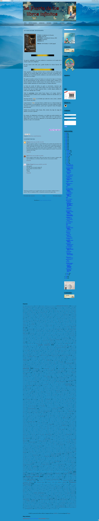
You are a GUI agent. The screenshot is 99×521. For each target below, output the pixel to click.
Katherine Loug (29, 411)
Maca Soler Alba (26, 426)
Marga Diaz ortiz (43, 430)
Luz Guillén (61, 424)
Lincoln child (73, 417)
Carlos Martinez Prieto (40, 334)
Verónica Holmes (30, 506)
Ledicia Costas (73, 415)
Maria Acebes (72, 430)
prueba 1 (63, 465)
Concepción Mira (44, 346)
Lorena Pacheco (60, 420)
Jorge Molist (51, 402)
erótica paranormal (71, 371)
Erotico (59, 372)
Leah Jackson (57, 415)
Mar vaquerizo (62, 429)
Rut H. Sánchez (55, 485)
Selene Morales (43, 489)
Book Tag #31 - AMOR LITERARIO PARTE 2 (69, 249)
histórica (63, 388)
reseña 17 (25, 473)
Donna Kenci (58, 359)
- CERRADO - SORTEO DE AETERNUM (68, 266)
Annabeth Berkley (52, 322)
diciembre (68, 150)
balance (66, 329)
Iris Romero (41, 394)
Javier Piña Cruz (72, 398)
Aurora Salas (56, 326)
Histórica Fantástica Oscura (38, 389)
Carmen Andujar (72, 334)
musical (67, 447)
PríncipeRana (28, 465)
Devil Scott (50, 356)
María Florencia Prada (43, 433)
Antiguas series (26, 324)
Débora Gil (26, 356)
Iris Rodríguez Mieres (34, 394)
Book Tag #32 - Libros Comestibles (68, 235)
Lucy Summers (33, 424)
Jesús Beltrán (55, 399)
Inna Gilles (30, 393)
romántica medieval (61, 482)
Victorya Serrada (49, 507)
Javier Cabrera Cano (36, 398)
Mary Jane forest (53, 438)
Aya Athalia (52, 329)
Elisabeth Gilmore (50, 364)
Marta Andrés (72, 435)
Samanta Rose (44, 486)
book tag (25, 333)
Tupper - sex (47, 502)
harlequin (28, 388)
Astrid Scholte (50, 326)
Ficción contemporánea (69, 380)
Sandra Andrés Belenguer (67, 486)
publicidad (34, 466)
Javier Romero (28, 399)
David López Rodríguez (28, 355)
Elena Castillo (37, 363)
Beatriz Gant (61, 330)
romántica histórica (28, 482)
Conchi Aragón (66, 346)
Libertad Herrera (32, 417)
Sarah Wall (59, 488)
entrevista (26, 368)
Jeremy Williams (41, 399)
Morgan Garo (50, 447)
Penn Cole (42, 460)
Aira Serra (51, 312)
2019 (66, 143)
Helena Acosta (40, 388)
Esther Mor (29, 375)
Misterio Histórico (55, 446)
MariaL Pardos (56, 434)
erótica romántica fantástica (38, 372)
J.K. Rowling (40, 397)
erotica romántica (26, 372)
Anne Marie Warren (66, 322)
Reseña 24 (29, 475)
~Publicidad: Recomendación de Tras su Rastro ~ (69, 254)
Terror (74, 497)
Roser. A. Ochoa (27, 485)
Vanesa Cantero (54, 503)
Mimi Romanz (43, 443)
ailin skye (34, 312)
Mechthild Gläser (63, 439)
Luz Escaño (56, 424)
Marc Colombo (35, 430)
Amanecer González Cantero (67, 316)
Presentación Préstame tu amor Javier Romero (69, 244)
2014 (66, 276)
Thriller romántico (30, 501)
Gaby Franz (61, 384)
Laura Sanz (43, 415)
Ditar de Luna (34, 359)
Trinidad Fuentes (40, 502)
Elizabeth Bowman (72, 364)
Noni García (69, 452)
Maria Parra (33, 434)
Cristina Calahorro (27, 350)
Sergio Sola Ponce (59, 489)
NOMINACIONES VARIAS (69, 179)
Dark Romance (66, 354)
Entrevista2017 (26, 370)
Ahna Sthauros (57, 311)
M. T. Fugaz (39, 425)
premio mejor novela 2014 (64, 462)
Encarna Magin (52, 367)
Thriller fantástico (65, 498)
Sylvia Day (60, 495)
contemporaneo (72, 347)
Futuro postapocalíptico (45, 384)
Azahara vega (59, 329)
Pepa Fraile (48, 460)
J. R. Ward (30, 397)
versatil (67, 506)
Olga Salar (47, 456)
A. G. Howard (66, 307)
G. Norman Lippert (54, 384)
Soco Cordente (66, 490)
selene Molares (36, 489)
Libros (42, 417)
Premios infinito (45, 464)
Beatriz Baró (55, 330)
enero (67, 274)
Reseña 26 (47, 475)
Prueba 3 (73, 465)
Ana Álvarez (50, 317)
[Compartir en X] (27, 134)
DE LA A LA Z (36, 355)
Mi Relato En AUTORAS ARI (69, 218)
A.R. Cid (44, 308)
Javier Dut (43, 398)
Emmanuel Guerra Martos (36, 367)
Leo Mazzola (67, 416)
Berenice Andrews (33, 331)
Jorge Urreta (56, 402)
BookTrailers (32, 333)
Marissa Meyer (59, 435)
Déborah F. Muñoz (33, 356)
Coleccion (43, 343)
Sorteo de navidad (49, 493)
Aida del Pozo (70, 311)
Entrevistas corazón (60, 370)
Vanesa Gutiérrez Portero (71, 503)
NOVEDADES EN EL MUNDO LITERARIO (69, 169)
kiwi (29, 412)
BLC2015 (58, 331)
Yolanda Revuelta (45, 508)
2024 (66, 136)
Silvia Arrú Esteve (33, 490)
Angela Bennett (26, 321)
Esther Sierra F (35, 375)
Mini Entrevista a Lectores (64, 443)
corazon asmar (32, 349)
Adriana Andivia (27, 311)
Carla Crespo (31, 334)
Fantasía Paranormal (59, 379)
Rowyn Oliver (35, 485)
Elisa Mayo (35, 364)
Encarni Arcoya (60, 367)
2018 (66, 144)
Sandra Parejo (41, 488)
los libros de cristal (58, 421)
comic (38, 346)
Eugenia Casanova (47, 375)
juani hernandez (32, 406)
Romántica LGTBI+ (51, 482)
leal (61, 415)
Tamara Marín (37, 497)
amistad (34, 317)
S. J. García (66, 485)
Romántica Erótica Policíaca (55, 480)
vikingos (57, 507)
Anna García (45, 322)
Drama (64, 359)
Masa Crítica (66, 438)
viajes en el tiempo (27, 507)
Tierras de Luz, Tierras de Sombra (68, 172)
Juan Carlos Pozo (63, 404)
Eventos (73, 376)
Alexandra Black (61, 313)
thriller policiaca (54, 499)
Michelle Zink (69, 442)
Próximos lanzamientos (49, 465)
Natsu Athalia (72, 448)
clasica (71, 342)
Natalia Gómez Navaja (50, 448)
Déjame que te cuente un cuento (69, 257)
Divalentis (39, 359)
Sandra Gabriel (28, 488)
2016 (66, 147)
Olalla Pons (36, 456)
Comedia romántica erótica (61, 345)
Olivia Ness (61, 456)
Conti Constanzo (26, 349)
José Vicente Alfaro (41, 404)
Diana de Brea (70, 356)
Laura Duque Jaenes (46, 413)
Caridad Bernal (25, 334)
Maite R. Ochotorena (64, 426)
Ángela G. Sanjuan (54, 321)
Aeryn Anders (40, 311)
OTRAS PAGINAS (37, 457)
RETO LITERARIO (27, 478)
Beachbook (49, 330)
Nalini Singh (36, 448)
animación (24, 322)
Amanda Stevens (58, 316)
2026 (66, 133)
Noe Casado (55, 451)
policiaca (33, 462)
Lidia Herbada (53, 417)
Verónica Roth (44, 506)
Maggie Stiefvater (49, 426)
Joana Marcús (68, 399)
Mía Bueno (44, 442)
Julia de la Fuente (31, 407)
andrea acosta (30, 320)
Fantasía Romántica (63, 377)
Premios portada (55, 464)
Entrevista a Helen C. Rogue (69, 238)
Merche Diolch (32, 442)
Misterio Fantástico (47, 446)
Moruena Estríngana (57, 447)
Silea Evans (73, 489)
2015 (66, 149)
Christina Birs (44, 338)
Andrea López (37, 320)
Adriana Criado (33, 311)
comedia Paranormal (32, 345)
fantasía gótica (44, 379)
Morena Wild (44, 447)
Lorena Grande (52, 420)
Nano (67, 186)
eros (31, 371)
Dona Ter (53, 359)
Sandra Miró (35, 488)
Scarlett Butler (65, 488)
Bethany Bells (39, 331)
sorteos (64, 493)
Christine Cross (51, 338)
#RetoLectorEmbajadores (27, 307)
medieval (69, 439)
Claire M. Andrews (38, 342)
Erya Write (69, 372)
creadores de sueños (52, 349)
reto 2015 (56, 476)
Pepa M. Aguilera (54, 460)
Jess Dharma (48, 399)
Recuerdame (68, 226)
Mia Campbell (49, 442)
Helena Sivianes (53, 388)
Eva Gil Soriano (67, 375)
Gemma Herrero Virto (46, 385)
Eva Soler (54, 376)
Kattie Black (41, 411)
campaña (65, 333)
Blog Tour (63, 331)
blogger (67, 331)
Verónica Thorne (52, 506)
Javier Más (60, 398)
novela (66, 453)
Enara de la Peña (45, 367)
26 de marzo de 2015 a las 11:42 (37, 142)
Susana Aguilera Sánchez (58, 494)
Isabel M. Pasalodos (69, 394)
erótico (64, 372)
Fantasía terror (68, 379)
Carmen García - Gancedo (27, 335)
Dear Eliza (74, 355)
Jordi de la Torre (37, 402)
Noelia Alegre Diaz (68, 451)
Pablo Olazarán (49, 457)
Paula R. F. (37, 460)
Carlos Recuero (60, 334)
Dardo (55, 354)
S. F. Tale (61, 485)
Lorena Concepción (37, 420)
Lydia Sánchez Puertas (27, 425)
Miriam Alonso (27, 446)
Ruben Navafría (48, 485)
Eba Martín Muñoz (57, 360)
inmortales (25, 393)
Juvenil (59, 407)
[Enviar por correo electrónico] (25, 134)
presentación (69, 464)
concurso (73, 346)
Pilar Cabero (73, 460)
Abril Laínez (49, 308)
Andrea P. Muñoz (57, 320)
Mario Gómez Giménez (31, 435)
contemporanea (43, 347)
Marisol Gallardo (45, 435)
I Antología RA (68, 251)
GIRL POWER (69, 385)
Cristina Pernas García (64, 350)
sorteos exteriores (70, 493)
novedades (58, 453)
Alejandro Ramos (41, 313)
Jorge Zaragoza (63, 402)
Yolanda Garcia (29, 508)
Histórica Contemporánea (71, 388)
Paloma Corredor (57, 457)
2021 (66, 140)
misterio (40, 446)
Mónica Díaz (67, 446)
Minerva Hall (55, 443)
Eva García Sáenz (60, 375)
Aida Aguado (64, 311)
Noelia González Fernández (33, 452)
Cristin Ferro (74, 349)
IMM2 (67, 197)
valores (44, 503)
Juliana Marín (38, 407)
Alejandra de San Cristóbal (31, 313)
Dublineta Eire (31, 360)
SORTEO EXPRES (58, 493)
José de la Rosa (34, 403)
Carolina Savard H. (63, 335)
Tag (69, 495)
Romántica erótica (31, 480)
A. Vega (40, 308)
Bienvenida (45, 331)
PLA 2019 (51, 461)
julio (67, 157)
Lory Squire (46, 421)
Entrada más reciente (29, 195)
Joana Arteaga (61, 399)
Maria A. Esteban (66, 430)
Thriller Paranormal (44, 499)
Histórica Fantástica (27, 389)
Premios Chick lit (37, 464)
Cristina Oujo (56, 350)
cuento (67, 351)
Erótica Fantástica (47, 371)
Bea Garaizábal (37, 330)
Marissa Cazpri (52, 435)
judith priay (70, 406)
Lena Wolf (57, 416)
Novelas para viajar (55, 455)
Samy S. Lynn (59, 486)
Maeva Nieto (36, 426)
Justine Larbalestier (53, 407)
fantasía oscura (51, 379)
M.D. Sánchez (53, 425)
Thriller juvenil (35, 499)
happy (24, 388)
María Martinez (58, 433)
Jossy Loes (57, 404)
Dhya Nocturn (55, 356)
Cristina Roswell (73, 350)
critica (39, 351)
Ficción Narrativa (42, 381)
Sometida (67, 261)
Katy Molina (47, 411)
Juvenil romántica (65, 408)
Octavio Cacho (29, 456)
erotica (34, 371)
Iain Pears (41, 390)
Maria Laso (51, 433)
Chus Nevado (58, 338)
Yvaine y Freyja (30, 164)
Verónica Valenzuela (60, 506)
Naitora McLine (29, 448)
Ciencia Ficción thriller (71, 340)
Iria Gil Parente (73, 393)
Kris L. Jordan (43, 412)
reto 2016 (62, 476)
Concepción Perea (52, 346)
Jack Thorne (58, 397)
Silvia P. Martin (46, 490)
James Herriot (69, 397)
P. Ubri (43, 457)
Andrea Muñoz (44, 320)
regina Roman (60, 470)
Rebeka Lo (40, 470)
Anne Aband (58, 322)
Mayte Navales (56, 439)
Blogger (68, 513)
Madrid (31, 426)
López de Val (29, 420)
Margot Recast (50, 430)
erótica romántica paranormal (50, 372)
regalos (55, 470)
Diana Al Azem (63, 356)
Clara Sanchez (65, 342)
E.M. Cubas (44, 360)
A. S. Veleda (30, 308)
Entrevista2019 (43, 370)
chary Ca (66, 337)
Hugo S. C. (29, 390)
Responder (29, 160)
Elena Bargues (31, 363)
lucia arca (44, 422)
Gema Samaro (29, 385)
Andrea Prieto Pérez (65, 320)
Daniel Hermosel (34, 354)
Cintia (29, 342)
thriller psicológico (63, 499)
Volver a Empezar (69, 199)
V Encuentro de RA (31, 503)
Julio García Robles (45, 407)
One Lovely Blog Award (68, 456)
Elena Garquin (53, 363)
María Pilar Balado (40, 434)
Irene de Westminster (47, 393)
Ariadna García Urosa (32, 325)
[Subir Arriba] (98, 520)
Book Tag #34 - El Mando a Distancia (69, 184)
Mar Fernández (35, 429)
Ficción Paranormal (50, 381)
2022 (66, 139)
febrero (67, 273)
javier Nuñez (65, 398)
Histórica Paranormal (48, 389)
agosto (67, 156)
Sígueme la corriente (68, 233)
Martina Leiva (41, 438)
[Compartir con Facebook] (28, 134)
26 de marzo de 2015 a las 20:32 (36, 155)
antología (33, 324)
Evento (68, 376)
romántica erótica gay (44, 480)
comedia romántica (43, 345)
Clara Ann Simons (46, 342)
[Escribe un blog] (26, 134)
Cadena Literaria (59, 333)
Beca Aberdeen (67, 330)
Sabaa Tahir (29, 486)
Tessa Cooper (44, 498)
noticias (52, 453)
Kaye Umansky (54, 411)
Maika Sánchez (56, 426)
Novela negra (36, 455)
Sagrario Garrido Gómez (36, 486)
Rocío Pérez (68, 478)
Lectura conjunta (66, 415)
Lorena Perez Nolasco (68, 420)
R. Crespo (67, 466)
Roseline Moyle (73, 484)
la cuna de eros (62, 412)
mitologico (62, 446)
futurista (37, 384)
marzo (67, 163)
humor (37, 390)
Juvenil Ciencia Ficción (68, 407)
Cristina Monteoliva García (37, 350)
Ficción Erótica (25, 381)
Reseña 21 (58, 473)
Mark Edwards (66, 435)
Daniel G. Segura (26, 354)
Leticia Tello (25, 417)
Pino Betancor (39, 461)
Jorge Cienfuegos (44, 402)
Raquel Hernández (42, 469)
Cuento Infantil (72, 351)
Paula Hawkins (31, 460)
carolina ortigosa (55, 335)
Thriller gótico (72, 498)
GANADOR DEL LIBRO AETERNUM (69, 195)
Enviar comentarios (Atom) (45, 200)
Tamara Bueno (73, 495)
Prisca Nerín (34, 465)
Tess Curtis (33, 498)
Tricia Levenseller (29, 502)
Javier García (48, 398)
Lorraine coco (31, 421)
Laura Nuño (69, 413)
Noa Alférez (32, 451)
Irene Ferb (54, 393)
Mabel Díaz (64, 425)
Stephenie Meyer (39, 494)
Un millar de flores (69, 188)
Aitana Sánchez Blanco (59, 312)
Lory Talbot (52, 421)
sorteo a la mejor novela (27, 493)
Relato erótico (43, 472)
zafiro (57, 508)
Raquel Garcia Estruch (33, 469)
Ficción (62, 380)
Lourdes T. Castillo (71, 421)
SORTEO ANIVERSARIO (38, 493)
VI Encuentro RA (73, 506)
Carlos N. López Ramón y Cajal (50, 334)
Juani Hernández (41, 406)
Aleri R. (28, 155)
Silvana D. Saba (26, 490)
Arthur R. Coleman (66, 325)
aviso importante (46, 329)
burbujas (47, 333)
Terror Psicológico (26, 498)
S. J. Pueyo (71, 485)
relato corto (36, 472)
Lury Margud (49, 424)
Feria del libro (52, 380)
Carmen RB (42, 335)
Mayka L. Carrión (40, 439)
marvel (46, 438)
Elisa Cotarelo (29, 364)
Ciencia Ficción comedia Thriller (42, 339)
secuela (30, 489)
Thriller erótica (57, 498)
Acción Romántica (67, 308)
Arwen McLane (26, 326)
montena (32, 447)
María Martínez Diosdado (67, 433)
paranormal (71, 457)
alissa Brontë (66, 315)
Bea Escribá (31, 330)
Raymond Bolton (26, 470)
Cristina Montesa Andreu (48, 350)
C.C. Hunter (53, 333)
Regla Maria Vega (68, 470)
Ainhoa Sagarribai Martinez (42, 312)
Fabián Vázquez (37, 377)
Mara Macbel (70, 429)
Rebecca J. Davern (33, 470)
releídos (65, 472)
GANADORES (67, 384)
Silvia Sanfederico (54, 490)
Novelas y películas (64, 455)
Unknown (28, 142)
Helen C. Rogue (34, 388)
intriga (40, 393)
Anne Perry (73, 322)
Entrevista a (37, 368)
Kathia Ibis (30, 136)
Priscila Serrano (40, 465)
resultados (46, 476)
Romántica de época (66, 479)
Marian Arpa (63, 434)
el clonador (61, 362)
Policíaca (39, 462)
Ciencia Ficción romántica (48, 340)
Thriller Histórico (26, 499)
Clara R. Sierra (59, 342)
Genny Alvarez (62, 385)
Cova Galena (38, 349)
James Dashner (63, 397)
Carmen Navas (35, 335)
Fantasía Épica (36, 379)
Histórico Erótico (57, 389)
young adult (52, 508)
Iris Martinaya (26, 394)
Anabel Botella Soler (61, 318)
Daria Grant (60, 354)
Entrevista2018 (34, 370)
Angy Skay (67, 321)
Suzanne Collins (53, 495)
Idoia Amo (52, 390)
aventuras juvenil (38, 329)
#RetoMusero (35, 307)
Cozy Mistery (44, 349)
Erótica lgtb (54, 371)
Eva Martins (41, 376)
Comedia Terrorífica (32, 346)
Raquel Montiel (59, 469)
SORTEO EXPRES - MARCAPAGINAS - (69, 215)
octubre (67, 153)
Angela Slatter (61, 321)
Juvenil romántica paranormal (45, 410)
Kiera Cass (25, 412)
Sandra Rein (47, 488)
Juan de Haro (70, 404)
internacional (35, 393)
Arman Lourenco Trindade (41, 325)
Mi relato (39, 442)
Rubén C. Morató (41, 485)
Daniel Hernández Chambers (43, 354)
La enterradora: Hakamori (68, 208)
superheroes (51, 494)
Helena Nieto (46, 388)
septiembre (68, 154)
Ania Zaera (73, 321)
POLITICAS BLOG (45, 462)
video (54, 507)
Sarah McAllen (53, 488)
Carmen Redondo (48, 335)
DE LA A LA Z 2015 (45, 355)
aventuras (31, 329)
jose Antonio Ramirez (26, 403)
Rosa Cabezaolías (46, 484)
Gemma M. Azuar (55, 385)
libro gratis (38, 417)
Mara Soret (29, 430)
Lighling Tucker (65, 417)
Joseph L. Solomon (50, 404)
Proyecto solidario (57, 465)
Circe (32, 342)
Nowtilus (70, 455)
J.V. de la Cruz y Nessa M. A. (49, 397)
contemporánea (51, 347)
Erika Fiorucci (26, 371)
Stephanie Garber (31, 494)
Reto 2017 (68, 476)
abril (67, 162)
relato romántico (50, 472)
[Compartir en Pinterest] (29, 134)
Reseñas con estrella (32, 476)
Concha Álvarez (59, 346)
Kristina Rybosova (51, 412)
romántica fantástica (67, 480)
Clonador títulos (31, 343)
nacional (71, 447)
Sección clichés (72, 488)
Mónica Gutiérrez (27, 447)
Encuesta (73, 367)
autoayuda (62, 326)
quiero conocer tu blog (55, 466)
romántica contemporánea (52, 479)
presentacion (61, 464)
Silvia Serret (60, 490)
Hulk (33, 390)
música (63, 447)
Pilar (68, 460)
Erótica (39, 371)
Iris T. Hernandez (48, 394)
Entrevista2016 (71, 368)
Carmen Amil (66, 334)
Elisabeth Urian (64, 364)
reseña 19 (41, 473)
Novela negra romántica (45, 455)
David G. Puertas (73, 354)
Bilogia (49, 331)
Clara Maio (52, 342)
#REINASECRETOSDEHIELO (63, 306)
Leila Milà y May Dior (49, 416)
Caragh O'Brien (72, 333)
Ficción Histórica (33, 381)
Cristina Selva (26, 351)
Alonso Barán (25, 316)
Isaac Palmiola (54, 394)
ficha (70, 381)
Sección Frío (25, 489)
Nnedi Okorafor (25, 451)
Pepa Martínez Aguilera (62, 460)
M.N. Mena (59, 425)
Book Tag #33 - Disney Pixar (68, 201)
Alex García (48, 313)
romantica (25, 479)
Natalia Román (58, 448)
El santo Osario (69, 210)
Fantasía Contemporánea (27, 379)
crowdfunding (49, 351)
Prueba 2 (68, 465)
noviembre (68, 151)
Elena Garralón (60, 363)
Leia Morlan (26, 416)
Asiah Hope (38, 326)
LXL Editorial (67, 424)
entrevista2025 (50, 370)
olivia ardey (54, 456)
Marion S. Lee (38, 435)
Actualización (74, 308)
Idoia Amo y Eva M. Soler (61, 390)
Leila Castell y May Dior (34, 416)
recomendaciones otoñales (48, 470)
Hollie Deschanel (64, 389)
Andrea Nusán (50, 320)
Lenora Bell (62, 416)
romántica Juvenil (40, 482)
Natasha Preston (65, 448)
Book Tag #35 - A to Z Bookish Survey (69, 165)
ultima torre (57, 502)
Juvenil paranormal (56, 408)
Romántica (38, 136)
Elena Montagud (68, 363)
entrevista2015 (62, 368)
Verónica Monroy (38, 506)
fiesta (74, 381)
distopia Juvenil (26, 359)
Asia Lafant (32, 326)
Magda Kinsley (42, 426)
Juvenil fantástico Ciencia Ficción (45, 408)
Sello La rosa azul (50, 489)
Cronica (43, 351)
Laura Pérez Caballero (36, 415)
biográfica (54, 331)
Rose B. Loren (66, 484)
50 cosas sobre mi (59, 307)
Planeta (63, 461)
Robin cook (61, 478)
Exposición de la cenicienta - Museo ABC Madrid (69, 270)
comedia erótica (67, 343)
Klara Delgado (35, 412)
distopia (64, 358)
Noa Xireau (44, 451)
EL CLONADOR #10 (69, 175)
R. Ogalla (71, 466)
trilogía (35, 502)
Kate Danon (70, 410)
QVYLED (61, 466)
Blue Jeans (73, 331)
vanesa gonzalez (62, 503)
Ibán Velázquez (46, 390)
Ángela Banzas (72, 320)
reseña (34, 136)
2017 (66, 146)
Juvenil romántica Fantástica (33, 410)
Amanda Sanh (51, 316)
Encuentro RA (67, 367)
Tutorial (51, 502)
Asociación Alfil (44, 326)
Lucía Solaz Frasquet (26, 424)
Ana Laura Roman (73, 317)
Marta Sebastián (26, 438)
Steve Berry (46, 494)
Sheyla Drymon (66, 489)
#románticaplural (51, 307)
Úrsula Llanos (70, 502)
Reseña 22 (66, 473)
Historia (59, 388)
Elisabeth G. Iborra (41, 364)
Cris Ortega (68, 349)
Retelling (50, 476)
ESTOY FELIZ (68, 223)
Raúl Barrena (72, 469)
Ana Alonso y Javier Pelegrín (42, 317)
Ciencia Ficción (65, 338)
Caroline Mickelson (71, 335)
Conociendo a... (36, 347)
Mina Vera (49, 443)
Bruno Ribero (39, 333)
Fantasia (49, 377)
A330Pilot (56, 513)
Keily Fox (66, 411)
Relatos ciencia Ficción (59, 472)
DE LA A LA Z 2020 (66, 355)
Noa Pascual (38, 451)
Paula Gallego (25, 460)
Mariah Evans (49, 434)
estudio (41, 375)
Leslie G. (73, 416)
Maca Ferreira (72, 425)
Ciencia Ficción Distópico (55, 339)
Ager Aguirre (46, 311)
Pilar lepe (34, 461)
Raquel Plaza (66, 469)
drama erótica (69, 359)
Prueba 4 (24, 466)
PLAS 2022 (73, 461)
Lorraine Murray (40, 421)
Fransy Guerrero (26, 384)
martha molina (34, 438)
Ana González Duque (64, 317)
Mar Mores (41, 429)
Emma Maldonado (26, 367)
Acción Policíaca (60, 308)
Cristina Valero (33, 351)
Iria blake (67, 393)
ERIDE (75, 370)
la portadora (69, 412)
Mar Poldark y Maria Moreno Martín (51, 429)
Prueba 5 (29, 466)
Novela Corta (72, 453)
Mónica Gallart (73, 446)
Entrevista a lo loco (49, 368)
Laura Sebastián (50, 415)
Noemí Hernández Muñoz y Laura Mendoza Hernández (56, 452)
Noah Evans (50, 451)
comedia (61, 343)
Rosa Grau (53, 484)
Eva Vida (59, 376)
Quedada (41, 466)
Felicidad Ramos (40, 380)
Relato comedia (30, 472)
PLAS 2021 (68, 461)
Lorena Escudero (45, 420)
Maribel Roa (69, 434)
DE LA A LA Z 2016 (55, 355)
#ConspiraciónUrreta (30, 306)
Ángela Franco (46, 321)
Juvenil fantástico (32, 408)
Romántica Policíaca (38, 484)
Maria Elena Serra (34, 433)
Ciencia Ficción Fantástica (67, 339)
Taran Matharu (55, 497)
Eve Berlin (64, 376)
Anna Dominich (38, 322)
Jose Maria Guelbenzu (67, 403)
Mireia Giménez (60, 444)
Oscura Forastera (29, 457)
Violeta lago (62, 507)
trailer (24, 502)
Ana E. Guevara (57, 317)
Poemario (24, 462)
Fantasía (55, 377)
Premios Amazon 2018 (27, 464)
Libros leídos (47, 417)
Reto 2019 (73, 476)
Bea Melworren (43, 330)
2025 (66, 134)
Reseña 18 (33, 473)
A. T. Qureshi (35, 308)
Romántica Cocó (41, 479)
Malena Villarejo (72, 426)
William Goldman (69, 507)
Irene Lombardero (61, 393)
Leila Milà (42, 416)
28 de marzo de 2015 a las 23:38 (40, 164)
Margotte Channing (57, 430)
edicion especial (69, 360)
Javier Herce (55, 398)
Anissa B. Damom (31, 322)
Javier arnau (29, 398)
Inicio (44, 195)
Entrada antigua (57, 195)
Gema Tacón (37, 385)
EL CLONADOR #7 (69, 246)
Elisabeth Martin (57, 364)
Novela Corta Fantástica (27, 455)
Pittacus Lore (46, 461)
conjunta (24, 347)
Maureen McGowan (26, 439)
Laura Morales (62, 413)
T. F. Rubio (65, 495)
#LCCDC (37, 306)
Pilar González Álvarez (27, 461)
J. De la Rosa (25, 397)
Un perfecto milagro (69, 167)
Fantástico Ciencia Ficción (31, 380)
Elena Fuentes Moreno (45, 363)
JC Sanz (34, 399)
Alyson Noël (38, 316)
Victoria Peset (34, 507)
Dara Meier (51, 354)
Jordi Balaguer (29, 402)
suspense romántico (44, 495)
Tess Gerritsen (38, 498)
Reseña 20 (50, 473)
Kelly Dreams (71, 411)
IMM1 (67, 224)
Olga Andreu (41, 456)
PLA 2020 (57, 461)
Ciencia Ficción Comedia (31, 339)
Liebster (58, 417)
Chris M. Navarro (37, 338)
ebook (63, 360)
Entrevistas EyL (69, 370)
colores (57, 343)
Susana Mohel (73, 494)
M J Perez (34, 425)
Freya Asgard (32, 384)
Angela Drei (40, 321)
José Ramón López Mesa (31, 404)
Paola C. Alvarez (64, 457)
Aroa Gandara (50, 325)
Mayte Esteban (48, 439)
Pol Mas (29, 462)
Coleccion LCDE (50, 343)
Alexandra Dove (68, 313)
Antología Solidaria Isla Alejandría (69, 264)
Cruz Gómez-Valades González (58, 351)
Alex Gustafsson (54, 313)
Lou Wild (64, 421)
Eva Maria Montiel (34, 376)
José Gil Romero (41, 403)
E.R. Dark (49, 360)
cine (24, 342)
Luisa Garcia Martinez (41, 424)
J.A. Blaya (35, 397)
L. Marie (57, 412)
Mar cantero (29, 429)
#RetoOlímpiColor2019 (43, 307)
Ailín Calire (29, 312)
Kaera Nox (54, 410)
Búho (44, 333)
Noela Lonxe (61, 451)
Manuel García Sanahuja (45, 428)
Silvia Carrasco (40, 490)
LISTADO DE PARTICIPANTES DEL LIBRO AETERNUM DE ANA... (69, 204)
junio (67, 159)
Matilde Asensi (72, 438)
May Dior (33, 439)
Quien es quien (46, 466)
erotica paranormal (62, 371)
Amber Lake (29, 317)
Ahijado (51, 311)
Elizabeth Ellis (25, 365)
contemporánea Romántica (60, 347)
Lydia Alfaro (73, 424)
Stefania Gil (25, 494)
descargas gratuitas (42, 356)
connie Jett (29, 347)
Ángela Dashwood (34, 321)
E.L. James (38, 360)
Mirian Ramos (34, 446)
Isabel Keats (61, 394)
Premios (72, 462)
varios (50, 504)
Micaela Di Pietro (63, 442)
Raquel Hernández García (51, 469)
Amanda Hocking (44, 316)
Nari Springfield (42, 448)
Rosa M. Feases (59, 484)
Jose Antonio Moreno (71, 402)
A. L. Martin (72, 307)
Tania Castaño (44, 497)
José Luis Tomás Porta (58, 403)
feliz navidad (46, 380)
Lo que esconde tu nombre (69, 220)
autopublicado (68, 326)
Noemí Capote (42, 452)
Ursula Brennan (63, 502)
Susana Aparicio (67, 494)
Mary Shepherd (60, 438)
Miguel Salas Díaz (30, 443)
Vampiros (48, 503)
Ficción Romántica (60, 381)
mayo (67, 160)
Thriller (50, 498)
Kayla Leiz (60, 411)
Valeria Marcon (38, 503)
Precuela (57, 462)
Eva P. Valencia (47, 376)
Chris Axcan (30, 338)
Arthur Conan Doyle (58, 325)
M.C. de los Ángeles (46, 425)
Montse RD (38, 447)
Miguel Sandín (37, 443)
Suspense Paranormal (35, 495)
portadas (52, 462)
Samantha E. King (51, 486)
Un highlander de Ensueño (69, 177)
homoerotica (70, 389)
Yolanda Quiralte (37, 508)
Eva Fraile (53, 375)
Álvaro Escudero (32, 316)
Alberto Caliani (66, 312)
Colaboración (37, 343)
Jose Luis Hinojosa (48, 403)
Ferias (58, 380)
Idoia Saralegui (71, 390)
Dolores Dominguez (46, 359)
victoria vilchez (41, 507)
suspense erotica (27, 495)
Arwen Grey (72, 325)
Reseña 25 (38, 475)
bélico (27, 331)
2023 (66, 137)
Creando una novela (61, 349)
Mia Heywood (55, 442)
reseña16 (74, 475)
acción (53, 308)
